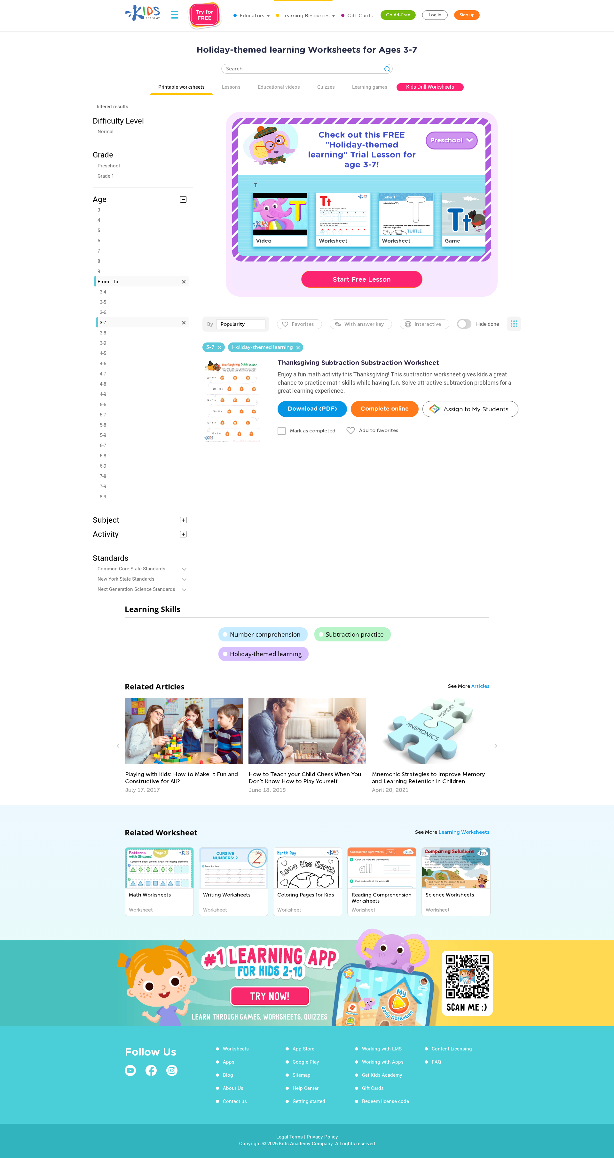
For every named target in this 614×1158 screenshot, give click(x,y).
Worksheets (236, 1048)
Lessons (231, 87)
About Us (233, 1088)
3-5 (103, 302)
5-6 (103, 404)
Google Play (306, 1061)
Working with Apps (383, 1061)
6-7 (103, 445)
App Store (303, 1048)
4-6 (103, 363)
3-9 (103, 343)
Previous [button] (119, 746)
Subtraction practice (355, 634)
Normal (106, 131)
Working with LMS (382, 1048)
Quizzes (326, 87)
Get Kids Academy (382, 1075)
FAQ (436, 1061)
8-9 (103, 496)
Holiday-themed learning (266, 654)
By (210, 324)
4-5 (103, 353)
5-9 (103, 435)
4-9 (103, 394)
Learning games (369, 87)
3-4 (103, 291)
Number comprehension (265, 634)
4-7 (103, 373)
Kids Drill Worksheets (430, 86)
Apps (228, 1061)
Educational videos (279, 87)
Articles (480, 686)
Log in (435, 15)
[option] (184, 745)
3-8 (103, 332)
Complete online (385, 409)
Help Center (306, 1088)
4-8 (103, 384)
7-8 (103, 476)
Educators (251, 15)
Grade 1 (106, 176)
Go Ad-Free (398, 15)
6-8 (103, 455)
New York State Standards (126, 578)
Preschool (109, 165)
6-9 (103, 465)
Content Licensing (452, 1048)
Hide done (487, 323)
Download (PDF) (312, 409)
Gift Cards (359, 15)
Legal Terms (289, 1136)
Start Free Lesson (362, 279)
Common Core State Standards (131, 568)
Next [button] (495, 746)
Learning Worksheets (463, 832)
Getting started (309, 1101)
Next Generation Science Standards (136, 589)
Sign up (467, 15)
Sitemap (302, 1075)
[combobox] (240, 324)
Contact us (235, 1101)
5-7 (103, 414)
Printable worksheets (181, 87)
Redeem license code (385, 1101)
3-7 (103, 322)
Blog (228, 1075)
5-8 (103, 425)
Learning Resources (305, 15)
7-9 (103, 486)
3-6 (103, 312)
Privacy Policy (322, 1136)
